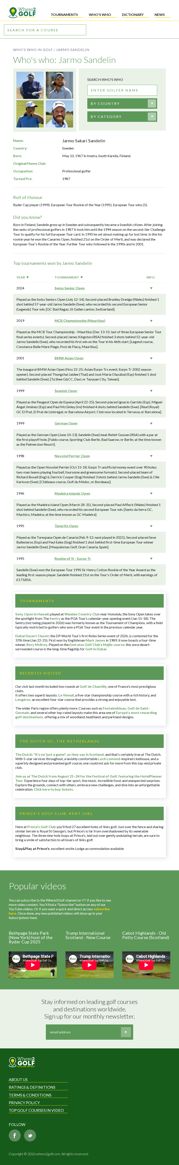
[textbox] (105, 103)
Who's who (100, 14)
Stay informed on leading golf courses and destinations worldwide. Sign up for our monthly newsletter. (90, 1009)
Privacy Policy (24, 1102)
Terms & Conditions (30, 1095)
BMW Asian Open (69, 358)
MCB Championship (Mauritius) (80, 320)
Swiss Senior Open (70, 288)
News (160, 14)
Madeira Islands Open (72, 493)
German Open (66, 423)
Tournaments (64, 14)
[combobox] (122, 103)
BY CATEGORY (106, 116)
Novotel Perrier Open (72, 456)
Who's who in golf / (34, 50)
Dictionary (133, 14)
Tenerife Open (66, 526)
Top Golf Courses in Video (36, 1110)
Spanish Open (66, 391)
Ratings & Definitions (32, 1087)
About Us (18, 1079)
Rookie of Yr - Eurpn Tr (73, 558)
